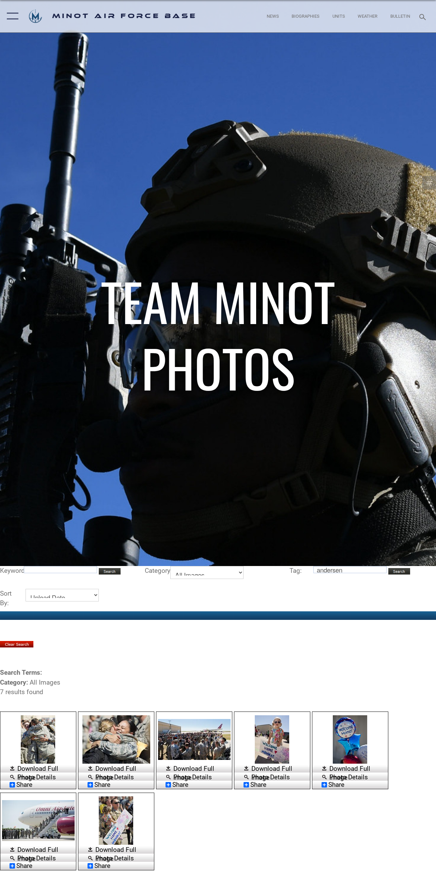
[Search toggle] (424, 16)
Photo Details (36, 777)
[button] (11, 16)
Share (24, 785)
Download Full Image (37, 769)
